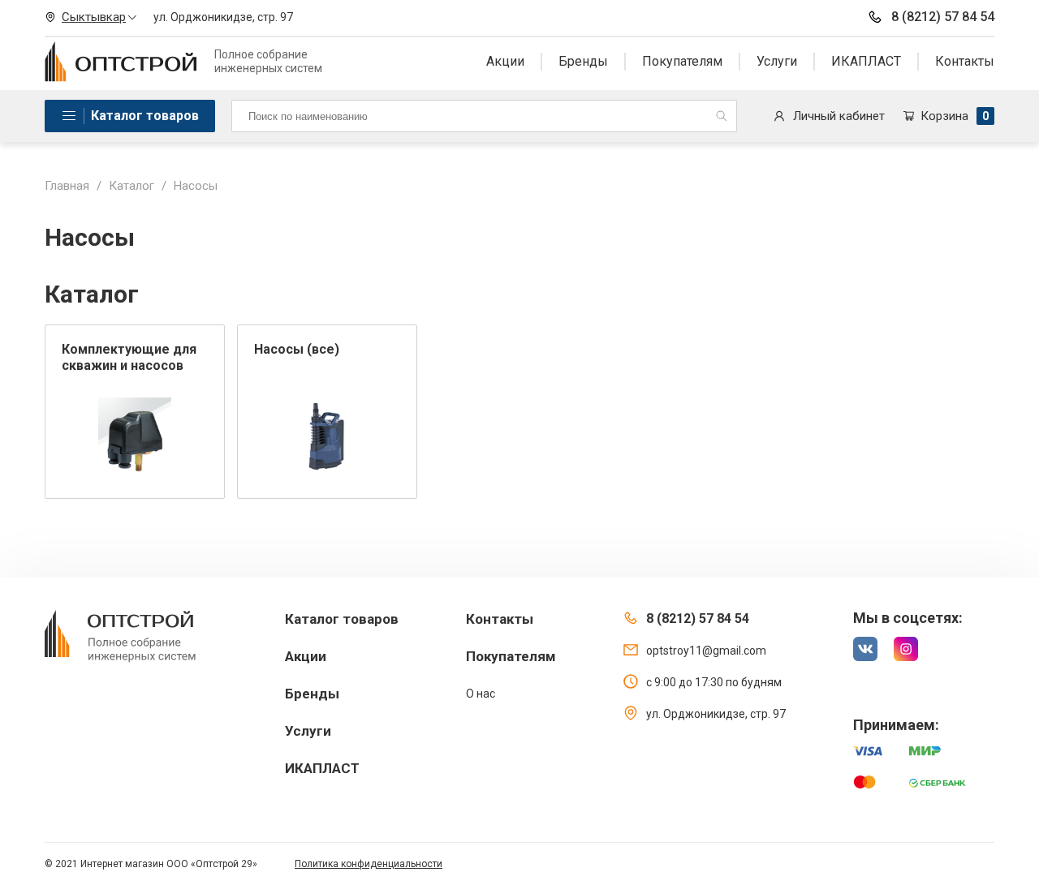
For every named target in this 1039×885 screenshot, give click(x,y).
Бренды (583, 61)
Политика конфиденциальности (368, 864)
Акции (505, 61)
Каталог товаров (145, 115)
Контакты (964, 61)
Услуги (777, 61)
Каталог (131, 185)
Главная (67, 185)
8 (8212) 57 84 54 (942, 16)
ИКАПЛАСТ (866, 61)
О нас (480, 693)
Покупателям (682, 61)
